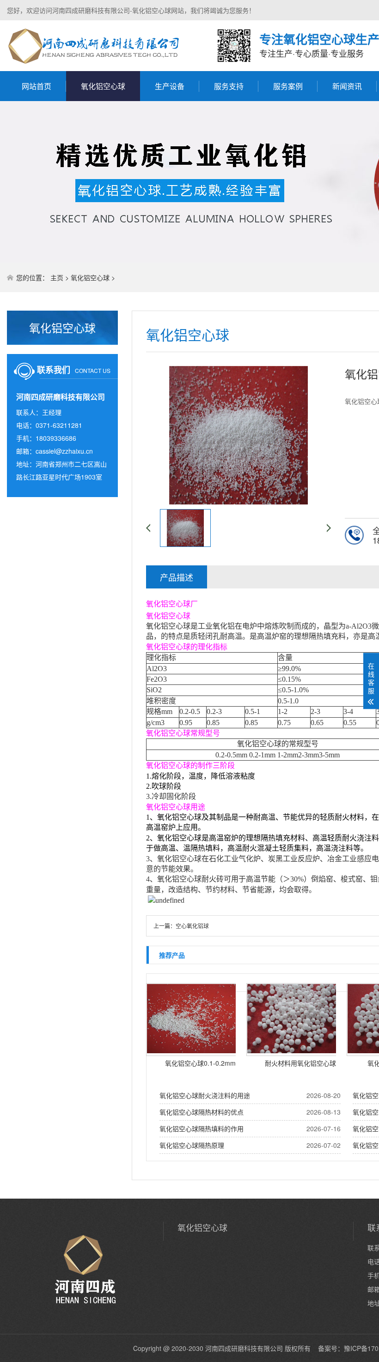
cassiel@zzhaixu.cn (64, 451)
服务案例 (288, 86)
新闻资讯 (347, 86)
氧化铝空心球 (103, 86)
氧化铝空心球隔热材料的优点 (201, 1111)
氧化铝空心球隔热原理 (191, 1145)
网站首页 (36, 86)
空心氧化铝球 (192, 926)
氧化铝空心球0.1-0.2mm (200, 1063)
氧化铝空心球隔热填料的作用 (201, 1128)
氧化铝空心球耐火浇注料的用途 (204, 1095)
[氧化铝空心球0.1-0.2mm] (193, 1019)
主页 (56, 277)
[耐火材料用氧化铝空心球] (293, 1019)
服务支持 (229, 86)
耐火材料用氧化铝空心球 (300, 1063)
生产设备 (169, 86)
